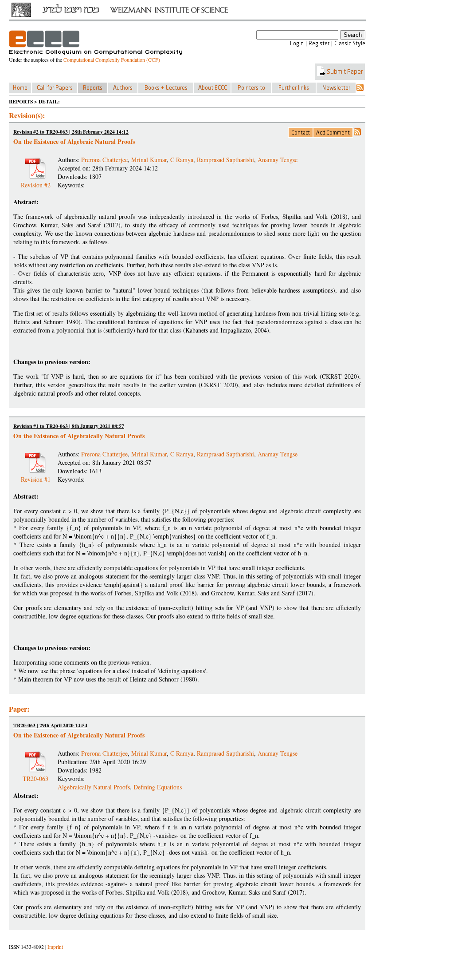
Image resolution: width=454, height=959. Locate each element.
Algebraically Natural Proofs (94, 787)
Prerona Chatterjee (104, 159)
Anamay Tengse (277, 159)
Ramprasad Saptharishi (225, 159)
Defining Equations (157, 787)
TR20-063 (35, 775)
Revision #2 (36, 181)
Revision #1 (36, 475)
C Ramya (181, 159)
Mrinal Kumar (149, 159)
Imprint (55, 946)
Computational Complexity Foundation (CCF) (111, 59)
